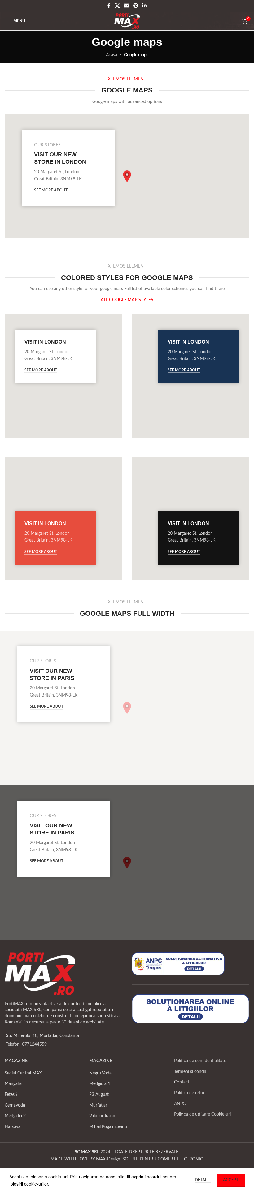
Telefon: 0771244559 (26, 1044)
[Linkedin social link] (144, 6)
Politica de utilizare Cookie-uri (202, 1114)
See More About (51, 190)
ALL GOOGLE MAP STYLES (127, 300)
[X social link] (117, 6)
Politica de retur (189, 1093)
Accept (231, 1180)
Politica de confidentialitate (200, 1061)
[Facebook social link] (109, 6)
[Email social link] (126, 6)
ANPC (180, 1104)
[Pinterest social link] (135, 6)
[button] (127, 176)
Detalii (203, 1180)
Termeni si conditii (191, 1072)
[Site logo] (127, 21)
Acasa (111, 55)
